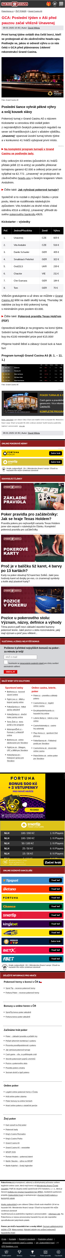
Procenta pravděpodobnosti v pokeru (21, 1045)
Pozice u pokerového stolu (16, 1063)
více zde (22, 426)
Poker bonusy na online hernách (19, 1101)
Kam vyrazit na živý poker (16, 1125)
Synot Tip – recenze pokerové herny (20, 988)
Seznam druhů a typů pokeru (17, 1072)
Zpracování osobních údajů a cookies (17, 1243)
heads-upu (24, 178)
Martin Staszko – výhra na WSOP (19, 1161)
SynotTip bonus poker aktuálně (18, 1012)
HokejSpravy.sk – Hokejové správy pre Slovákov (15, 758)
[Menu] (61, 4)
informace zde (54, 1214)
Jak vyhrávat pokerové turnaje (18, 1050)
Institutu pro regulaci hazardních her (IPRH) (25, 1192)
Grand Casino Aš (13, 1143)
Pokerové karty (12, 1130)
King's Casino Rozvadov (16, 1134)
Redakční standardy (27, 1239)
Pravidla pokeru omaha (15, 1068)
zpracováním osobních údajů (32, 663)
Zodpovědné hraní (15, 1195)
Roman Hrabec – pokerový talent (19, 1157)
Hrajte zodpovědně (7, 420)
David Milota (34, 28)
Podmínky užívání (45, 1239)
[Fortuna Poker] (22, 818)
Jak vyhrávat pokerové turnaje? (38, 189)
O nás (4, 1239)
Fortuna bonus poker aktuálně (18, 1017)
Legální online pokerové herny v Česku (22, 1092)
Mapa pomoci (17, 1230)
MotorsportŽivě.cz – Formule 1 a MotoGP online (15, 732)
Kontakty (12, 1239)
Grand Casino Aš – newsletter (18, 1148)
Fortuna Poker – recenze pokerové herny (22, 993)
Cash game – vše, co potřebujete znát (21, 1054)
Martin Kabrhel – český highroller (19, 1166)
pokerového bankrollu (23, 214)
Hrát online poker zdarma (16, 1096)
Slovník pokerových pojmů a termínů (20, 1059)
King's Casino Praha (14, 1139)
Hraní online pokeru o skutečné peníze (21, 1105)
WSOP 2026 (11, 1152)
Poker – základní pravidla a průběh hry (21, 1036)
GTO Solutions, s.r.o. (10, 1246)
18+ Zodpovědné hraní (45, 1243)
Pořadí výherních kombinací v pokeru (21, 1041)
